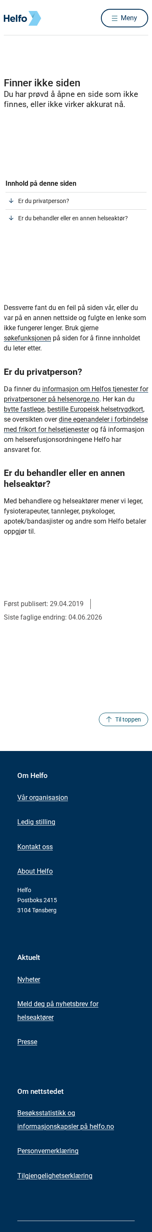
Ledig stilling (36, 822)
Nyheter (28, 979)
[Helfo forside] (14, 18)
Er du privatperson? (43, 201)
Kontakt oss (35, 847)
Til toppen (128, 719)
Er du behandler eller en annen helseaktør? (73, 218)
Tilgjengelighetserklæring (54, 1176)
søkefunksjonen (27, 338)
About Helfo (35, 871)
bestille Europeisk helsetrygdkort (95, 409)
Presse (27, 1042)
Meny (129, 18)
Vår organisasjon (42, 798)
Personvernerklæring (48, 1151)
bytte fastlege (24, 409)
